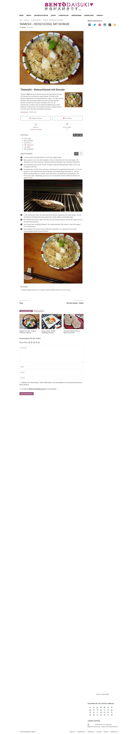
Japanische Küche (41, 15)
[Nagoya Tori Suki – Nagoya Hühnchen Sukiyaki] (29, 321)
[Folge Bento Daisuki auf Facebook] (90, 25)
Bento (28, 15)
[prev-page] (80, 311)
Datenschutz (81, 732)
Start (20, 20)
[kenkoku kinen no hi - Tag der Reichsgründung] (101, 710)
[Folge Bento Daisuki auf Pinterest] (100, 25)
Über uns (72, 732)
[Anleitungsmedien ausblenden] (80, 153)
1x (74, 135)
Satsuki (23, 27)
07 (112, 707)
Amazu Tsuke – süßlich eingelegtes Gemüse (48, 332)
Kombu (29, 143)
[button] (117, 15)
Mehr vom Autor (38, 311)
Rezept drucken (37, 118)
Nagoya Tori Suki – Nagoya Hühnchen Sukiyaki (27, 332)
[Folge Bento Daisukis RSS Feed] (115, 25)
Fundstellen (63, 15)
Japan (53, 15)
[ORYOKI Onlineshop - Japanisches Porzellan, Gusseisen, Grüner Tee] (103, 727)
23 (94, 715)
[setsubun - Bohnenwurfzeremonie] (98, 707)
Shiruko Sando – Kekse (75, 303)
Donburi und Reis (36, 20)
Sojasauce (30, 145)
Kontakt (99, 732)
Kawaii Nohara (66, 290)
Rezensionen (76, 15)
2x (78, 135)
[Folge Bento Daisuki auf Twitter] (95, 25)
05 (104, 707)
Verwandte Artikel (26, 311)
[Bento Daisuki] (68, 6)
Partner (106, 732)
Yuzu (21, 303)
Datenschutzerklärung (36, 389)
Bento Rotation (102, 694)
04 (101, 707)
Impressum (90, 732)
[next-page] (83, 311)
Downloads (89, 15)
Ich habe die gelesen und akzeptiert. (39, 389)
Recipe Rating (23, 342)
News (21, 15)
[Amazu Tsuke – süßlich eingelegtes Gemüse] (52, 321)
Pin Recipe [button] (68, 118)
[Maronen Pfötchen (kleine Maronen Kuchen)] (74, 321)
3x (81, 135)
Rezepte (26, 20)
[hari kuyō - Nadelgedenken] (90, 710)
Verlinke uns (114, 732)
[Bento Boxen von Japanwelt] (103, 724)
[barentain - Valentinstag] (112, 710)
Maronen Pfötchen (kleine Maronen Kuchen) (72, 332)
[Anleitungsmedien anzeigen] (76, 153)
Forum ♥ (100, 15)
